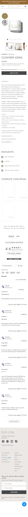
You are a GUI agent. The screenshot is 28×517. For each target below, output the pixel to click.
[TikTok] (16, 442)
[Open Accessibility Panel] (24, 504)
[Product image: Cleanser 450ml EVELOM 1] (9, 46)
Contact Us (17, 453)
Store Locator (17, 468)
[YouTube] (11, 442)
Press (16, 471)
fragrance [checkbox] (12, 272)
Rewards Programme (19, 466)
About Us (16, 459)
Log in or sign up (21, 69)
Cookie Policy (4, 459)
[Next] (26, 46)
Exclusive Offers (18, 462)
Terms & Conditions (6, 453)
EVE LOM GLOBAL (9, 445)
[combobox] (21, 279)
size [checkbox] (3, 272)
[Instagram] (7, 442)
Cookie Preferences (6, 462)
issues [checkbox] (18, 272)
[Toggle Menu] (2, 6)
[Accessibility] (9, 458)
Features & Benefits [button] (6, 136)
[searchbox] (8, 265)
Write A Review (14, 259)
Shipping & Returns (18, 455)
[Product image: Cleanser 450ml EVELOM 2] (18, 46)
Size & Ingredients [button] (6, 142)
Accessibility (4, 457)
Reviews (11, 236)
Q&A (17, 236)
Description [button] (4, 81)
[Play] (14, 27)
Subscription (17, 464)
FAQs (16, 457)
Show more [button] (4, 276)
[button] (7, 39)
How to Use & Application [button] (8, 139)
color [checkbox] (7, 272)
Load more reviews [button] (14, 421)
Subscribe (14, 492)
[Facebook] (3, 442)
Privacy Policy (4, 455)
